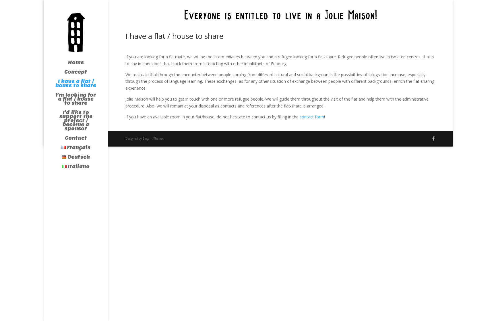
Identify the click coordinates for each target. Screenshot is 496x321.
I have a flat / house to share (75, 84)
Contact (76, 138)
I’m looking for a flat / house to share (76, 99)
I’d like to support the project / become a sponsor (75, 121)
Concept (75, 72)
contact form (312, 117)
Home (76, 63)
